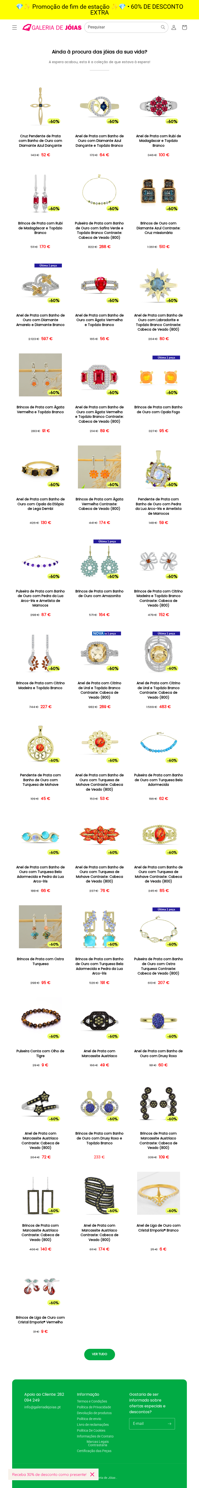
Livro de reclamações (93, 1425)
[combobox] (126, 27)
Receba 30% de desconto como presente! (49, 1474)
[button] (14, 27)
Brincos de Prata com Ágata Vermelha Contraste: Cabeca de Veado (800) (99, 504)
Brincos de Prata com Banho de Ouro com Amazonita (99, 594)
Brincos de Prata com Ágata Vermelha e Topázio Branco (40, 409)
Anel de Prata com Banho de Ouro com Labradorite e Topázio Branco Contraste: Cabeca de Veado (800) (158, 322)
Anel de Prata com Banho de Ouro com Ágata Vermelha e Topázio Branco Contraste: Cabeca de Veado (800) (99, 414)
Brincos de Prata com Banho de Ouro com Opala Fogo (158, 409)
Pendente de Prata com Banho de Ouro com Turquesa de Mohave (40, 780)
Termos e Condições (92, 1401)
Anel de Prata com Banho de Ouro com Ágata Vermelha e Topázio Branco (99, 320)
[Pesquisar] (163, 27)
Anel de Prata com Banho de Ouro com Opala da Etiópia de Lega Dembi (40, 504)
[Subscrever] (169, 1423)
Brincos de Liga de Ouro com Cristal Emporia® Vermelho (40, 1320)
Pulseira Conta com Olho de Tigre (40, 1053)
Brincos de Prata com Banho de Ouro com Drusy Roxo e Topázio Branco (99, 1138)
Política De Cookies (91, 1430)
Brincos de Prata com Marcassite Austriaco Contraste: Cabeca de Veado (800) (158, 1140)
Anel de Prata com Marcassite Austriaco (99, 1053)
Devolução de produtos (94, 1413)
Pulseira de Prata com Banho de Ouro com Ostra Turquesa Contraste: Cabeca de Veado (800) (158, 966)
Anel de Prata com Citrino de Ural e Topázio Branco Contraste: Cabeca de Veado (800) (99, 690)
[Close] (92, 1474)
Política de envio (89, 1419)
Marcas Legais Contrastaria (98, 1443)
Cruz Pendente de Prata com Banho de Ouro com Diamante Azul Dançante (40, 141)
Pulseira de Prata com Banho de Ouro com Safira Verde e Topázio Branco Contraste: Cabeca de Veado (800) (99, 230)
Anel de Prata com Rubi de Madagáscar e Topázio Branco (158, 141)
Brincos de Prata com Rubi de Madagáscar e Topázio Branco (40, 228)
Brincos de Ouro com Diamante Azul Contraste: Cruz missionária (158, 228)
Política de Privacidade (94, 1407)
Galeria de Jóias (104, 1477)
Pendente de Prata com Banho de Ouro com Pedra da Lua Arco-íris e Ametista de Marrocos (158, 506)
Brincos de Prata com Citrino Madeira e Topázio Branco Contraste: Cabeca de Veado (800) (158, 598)
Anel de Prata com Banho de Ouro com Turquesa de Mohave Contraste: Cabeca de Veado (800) (99, 782)
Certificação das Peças (94, 1451)
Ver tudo (99, 1354)
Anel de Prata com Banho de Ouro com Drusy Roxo (158, 1053)
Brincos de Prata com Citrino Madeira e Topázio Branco (40, 685)
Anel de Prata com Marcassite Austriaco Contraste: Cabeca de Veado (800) (40, 1140)
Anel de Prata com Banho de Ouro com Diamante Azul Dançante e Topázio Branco (99, 141)
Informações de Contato (95, 1436)
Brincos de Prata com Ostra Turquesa (40, 961)
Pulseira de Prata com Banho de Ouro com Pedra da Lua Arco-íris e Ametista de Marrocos (40, 598)
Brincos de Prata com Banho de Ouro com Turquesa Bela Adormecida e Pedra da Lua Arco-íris (99, 966)
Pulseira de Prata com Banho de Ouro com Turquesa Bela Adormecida (158, 780)
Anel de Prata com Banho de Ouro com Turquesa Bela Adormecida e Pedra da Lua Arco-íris (40, 874)
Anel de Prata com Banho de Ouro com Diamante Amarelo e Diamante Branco (40, 320)
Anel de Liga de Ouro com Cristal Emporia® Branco (159, 1228)
